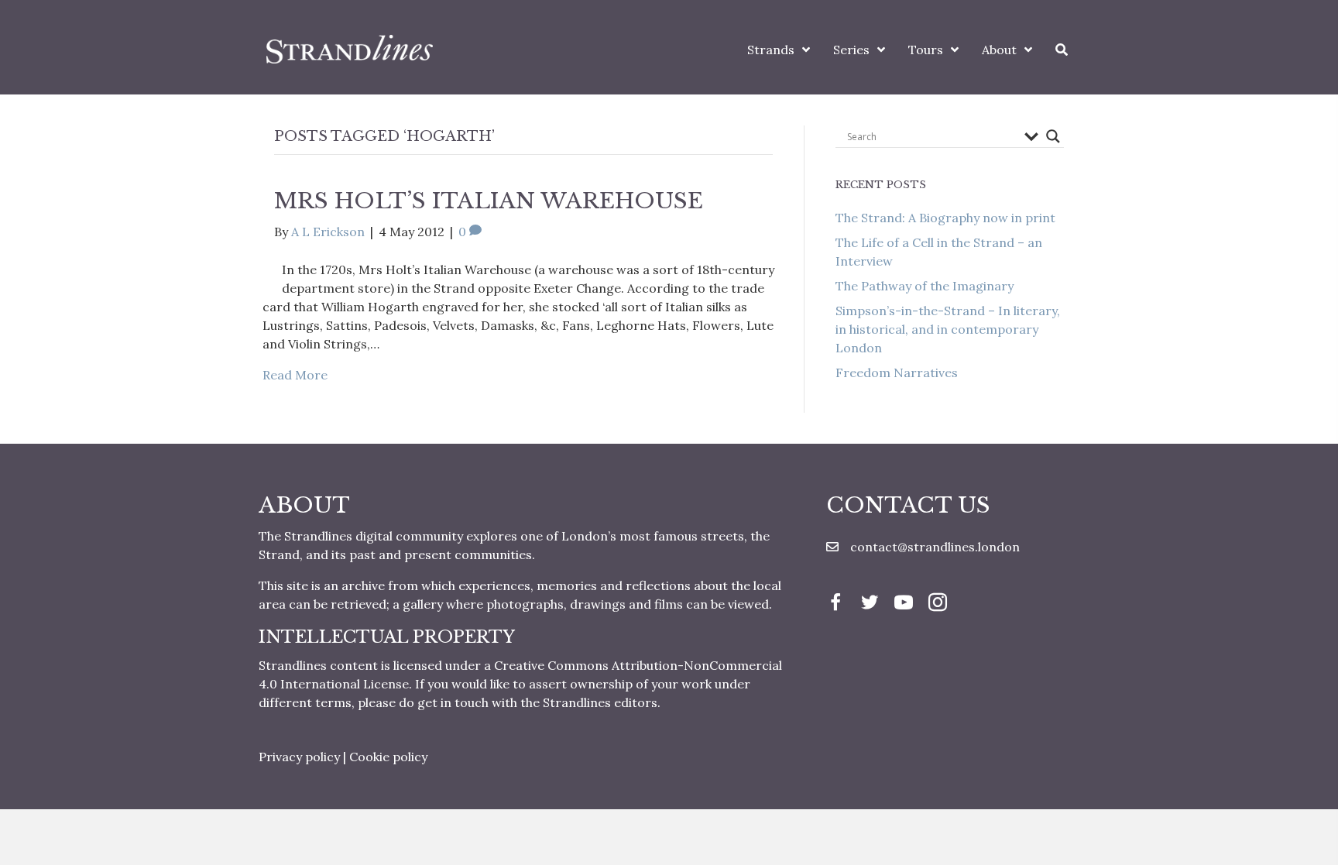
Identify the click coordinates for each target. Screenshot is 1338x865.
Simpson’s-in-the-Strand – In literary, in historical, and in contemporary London (947, 329)
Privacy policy (299, 756)
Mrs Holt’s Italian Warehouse (488, 201)
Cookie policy (388, 756)
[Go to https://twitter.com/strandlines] (869, 604)
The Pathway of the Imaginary (924, 285)
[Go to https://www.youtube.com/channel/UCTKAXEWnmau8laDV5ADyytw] (903, 604)
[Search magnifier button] (1053, 136)
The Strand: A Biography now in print (945, 217)
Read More (295, 375)
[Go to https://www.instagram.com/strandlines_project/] (937, 604)
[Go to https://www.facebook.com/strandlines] (835, 604)
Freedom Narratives (896, 372)
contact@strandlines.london (935, 546)
